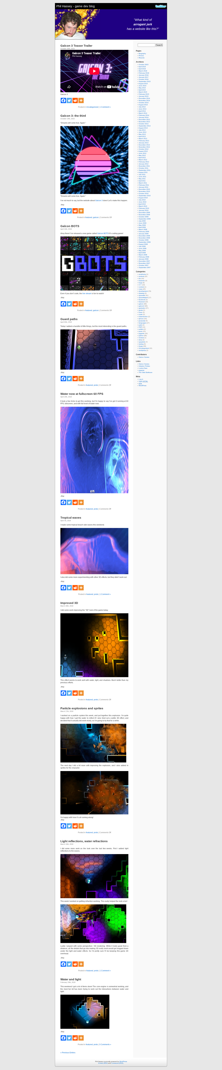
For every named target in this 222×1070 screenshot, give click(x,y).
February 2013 (144, 140)
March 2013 (143, 138)
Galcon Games (144, 357)
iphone (141, 318)
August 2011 (143, 172)
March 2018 (143, 71)
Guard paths (69, 319)
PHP (140, 327)
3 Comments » (105, 1044)
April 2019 (142, 66)
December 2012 (144, 145)
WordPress (142, 385)
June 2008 (142, 248)
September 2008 (145, 242)
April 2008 (142, 252)
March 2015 (143, 92)
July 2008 (142, 246)
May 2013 (142, 134)
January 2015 (143, 96)
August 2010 (143, 198)
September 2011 (144, 170)
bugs (140, 283)
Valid (143, 381)
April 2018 (142, 69)
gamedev (142, 308)
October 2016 (143, 79)
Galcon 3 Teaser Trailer (76, 45)
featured (88, 217)
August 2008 (143, 244)
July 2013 (142, 130)
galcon (96, 217)
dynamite (142, 295)
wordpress (142, 350)
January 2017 (143, 77)
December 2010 (144, 189)
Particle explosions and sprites (81, 708)
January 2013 (143, 143)
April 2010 (142, 204)
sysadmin (142, 342)
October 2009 (143, 217)
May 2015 (142, 88)
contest (141, 287)
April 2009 (142, 227)
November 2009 (144, 214)
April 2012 (142, 157)
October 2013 (143, 124)
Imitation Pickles (144, 366)
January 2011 (143, 187)
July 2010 (142, 200)
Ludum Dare (143, 368)
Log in (141, 379)
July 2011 (142, 174)
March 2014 (143, 113)
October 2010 (143, 193)
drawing (141, 293)
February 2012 (144, 162)
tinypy (141, 346)
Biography (142, 53)
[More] (81, 100)
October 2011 (143, 168)
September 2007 (145, 267)
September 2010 (145, 195)
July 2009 (142, 221)
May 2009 (142, 225)
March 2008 (143, 255)
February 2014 (144, 115)
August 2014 (143, 105)
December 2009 (144, 212)
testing (141, 344)
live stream (86, 293)
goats (141, 310)
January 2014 (143, 117)
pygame (141, 333)
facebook (142, 299)
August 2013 (143, 128)
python (141, 335)
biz (140, 278)
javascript (142, 321)
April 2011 (142, 181)
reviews (141, 337)
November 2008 (144, 238)
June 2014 (142, 109)
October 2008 (143, 240)
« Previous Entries (67, 1053)
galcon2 (141, 306)
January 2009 (143, 233)
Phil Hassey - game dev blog (75, 6)
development (143, 291)
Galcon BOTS (69, 226)
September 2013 (145, 126)
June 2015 (142, 86)
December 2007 (144, 261)
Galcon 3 (99, 200)
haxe (140, 312)
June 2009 (142, 223)
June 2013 (142, 132)
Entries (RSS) (103, 1063)
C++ (140, 285)
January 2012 (143, 164)
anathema (142, 274)
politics (141, 329)
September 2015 (145, 81)
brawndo (142, 280)
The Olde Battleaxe (145, 372)
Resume (142, 58)
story (140, 340)
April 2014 (142, 111)
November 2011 (144, 166)
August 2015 (143, 83)
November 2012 (144, 147)
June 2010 (142, 202)
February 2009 (144, 231)
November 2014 (144, 100)
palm (140, 325)
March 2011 (143, 183)
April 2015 (142, 90)
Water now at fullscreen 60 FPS (81, 393)
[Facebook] (63, 100)
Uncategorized (92, 107)
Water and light (70, 979)
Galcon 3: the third (73, 115)
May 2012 (142, 155)
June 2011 (142, 176)
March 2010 (143, 206)
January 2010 (143, 210)
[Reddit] (75, 100)
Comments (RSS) (117, 1063)
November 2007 (144, 263)
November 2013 (144, 121)
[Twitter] (69, 100)
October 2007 (143, 265)
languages (142, 323)
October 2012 (143, 149)
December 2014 (144, 98)
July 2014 (142, 107)
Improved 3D (69, 603)
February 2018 (144, 73)
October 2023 (143, 64)
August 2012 (143, 151)
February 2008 (144, 257)
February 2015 (144, 94)
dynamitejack (143, 297)
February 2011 (144, 185)
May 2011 (142, 179)
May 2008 (142, 250)
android (141, 276)
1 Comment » (105, 107)
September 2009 (145, 219)
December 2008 (144, 236)
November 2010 (144, 191)
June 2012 (142, 153)
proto (96, 385)
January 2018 (143, 75)
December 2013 (144, 119)
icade (141, 314)
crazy (140, 289)
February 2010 (144, 208)
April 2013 (142, 136)
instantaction (143, 316)
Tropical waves (70, 517)
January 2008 (143, 259)
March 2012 (143, 159)
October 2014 (143, 102)
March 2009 (143, 229)
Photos (141, 55)
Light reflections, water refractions (84, 841)
